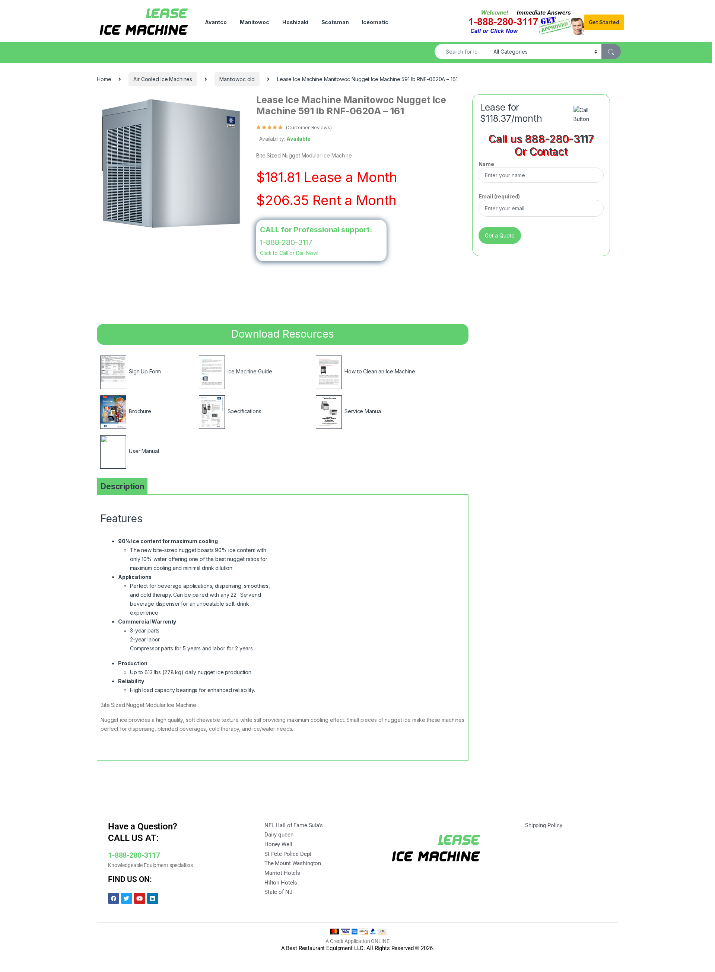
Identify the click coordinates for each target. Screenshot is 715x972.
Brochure (140, 411)
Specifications (244, 411)
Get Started (604, 22)
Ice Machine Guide (250, 371)
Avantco (216, 22)
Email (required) (499, 196)
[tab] (122, 486)
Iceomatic (375, 22)
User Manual (144, 451)
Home (104, 79)
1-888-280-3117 (286, 242)
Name (486, 164)
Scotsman (335, 22)
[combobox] (462, 51)
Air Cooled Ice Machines (162, 79)
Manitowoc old (237, 79)
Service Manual (363, 411)
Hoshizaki (295, 22)
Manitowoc (254, 22)
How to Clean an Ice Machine (379, 371)
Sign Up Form (145, 371)
